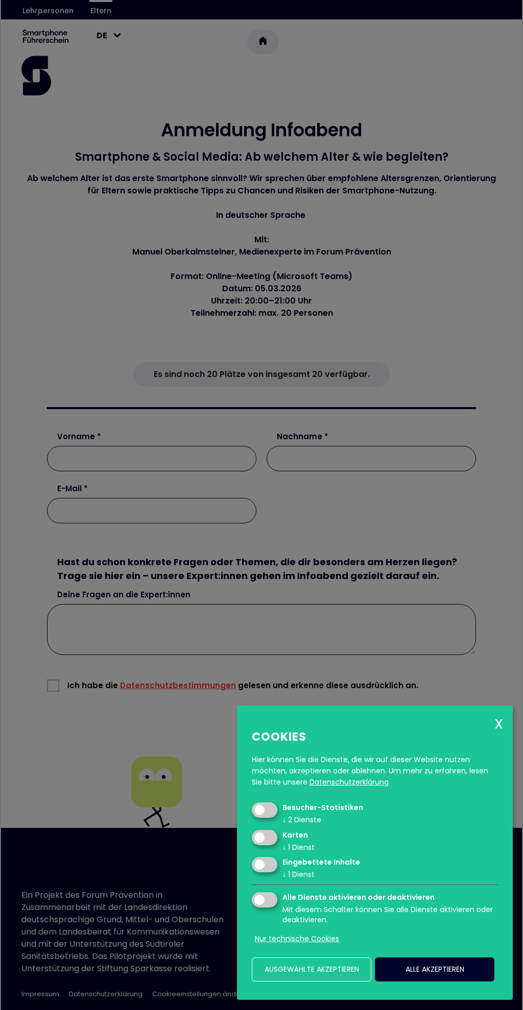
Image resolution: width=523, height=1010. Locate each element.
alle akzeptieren (435, 969)
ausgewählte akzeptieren (312, 969)
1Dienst (298, 847)
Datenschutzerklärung (349, 782)
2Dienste (301, 820)
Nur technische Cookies (297, 938)
